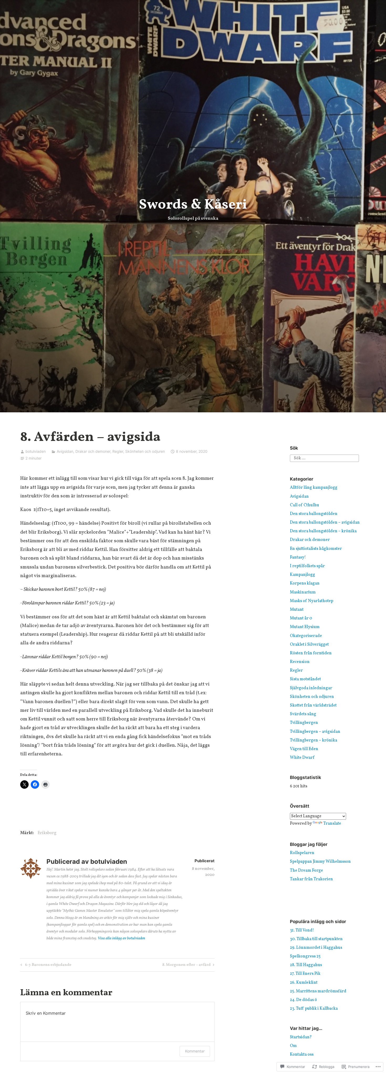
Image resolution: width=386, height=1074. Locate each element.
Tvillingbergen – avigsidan (315, 732)
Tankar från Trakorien (311, 879)
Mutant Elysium (305, 627)
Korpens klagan (305, 583)
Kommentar (195, 1051)
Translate (332, 823)
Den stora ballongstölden (313, 514)
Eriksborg (47, 833)
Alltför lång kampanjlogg (313, 488)
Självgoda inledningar (311, 688)
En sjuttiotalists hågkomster (316, 549)
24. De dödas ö (303, 1000)
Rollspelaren (302, 853)
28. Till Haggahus (306, 965)
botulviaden (35, 451)
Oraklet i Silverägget (309, 644)
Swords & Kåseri (193, 205)
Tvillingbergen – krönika (313, 740)
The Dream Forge (306, 870)
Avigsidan (65, 451)
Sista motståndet (305, 679)
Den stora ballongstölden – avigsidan (325, 522)
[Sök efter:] (324, 458)
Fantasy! (298, 557)
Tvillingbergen (304, 723)
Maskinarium (303, 592)
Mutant (297, 610)
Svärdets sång (303, 714)
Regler (117, 451)
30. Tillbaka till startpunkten (316, 939)
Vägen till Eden (304, 749)
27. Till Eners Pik (305, 974)
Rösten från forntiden (311, 653)
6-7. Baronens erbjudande (45, 965)
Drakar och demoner (92, 451)
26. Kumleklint (303, 983)
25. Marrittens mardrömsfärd (318, 991)
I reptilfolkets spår (307, 566)
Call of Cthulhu (304, 505)
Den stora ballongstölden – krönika (323, 531)
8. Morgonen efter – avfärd (186, 965)
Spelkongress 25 (305, 956)
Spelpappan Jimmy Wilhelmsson (320, 862)
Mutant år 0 (301, 618)
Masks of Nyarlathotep (311, 601)
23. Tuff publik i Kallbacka (314, 1009)
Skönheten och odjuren (145, 451)
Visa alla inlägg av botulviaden (121, 938)
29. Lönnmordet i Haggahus (316, 948)
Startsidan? (301, 1037)
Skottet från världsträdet (313, 705)
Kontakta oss (302, 1054)
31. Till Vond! (302, 930)
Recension (300, 662)
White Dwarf (302, 758)
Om (293, 1046)
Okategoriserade (306, 636)
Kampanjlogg (302, 575)
